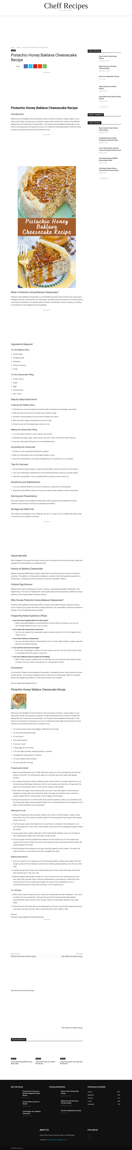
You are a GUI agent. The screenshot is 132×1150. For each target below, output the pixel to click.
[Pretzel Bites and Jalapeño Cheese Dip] (16, 1113)
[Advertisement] (66, 32)
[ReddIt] (40, 66)
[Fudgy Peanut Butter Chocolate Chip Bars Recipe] (71, 1052)
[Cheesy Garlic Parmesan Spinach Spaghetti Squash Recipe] (16, 1093)
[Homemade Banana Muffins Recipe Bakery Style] (22, 1052)
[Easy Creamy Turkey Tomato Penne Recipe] (93, 130)
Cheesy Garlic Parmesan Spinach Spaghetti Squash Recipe (31, 1093)
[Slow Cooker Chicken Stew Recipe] (93, 58)
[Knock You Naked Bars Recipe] (93, 79)
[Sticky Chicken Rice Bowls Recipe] (93, 89)
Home (13, 47)
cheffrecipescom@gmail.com (57, 1140)
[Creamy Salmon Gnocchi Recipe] (16, 1104)
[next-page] (15, 1068)
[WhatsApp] (45, 66)
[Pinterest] (35, 66)
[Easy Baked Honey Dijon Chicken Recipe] (93, 99)
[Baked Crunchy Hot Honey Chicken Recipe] (93, 68)
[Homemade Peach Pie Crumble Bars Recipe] (47, 1052)
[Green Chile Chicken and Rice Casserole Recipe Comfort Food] (93, 150)
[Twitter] (30, 66)
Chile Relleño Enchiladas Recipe (72, 1028)
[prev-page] (12, 1068)
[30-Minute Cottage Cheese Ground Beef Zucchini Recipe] (93, 170)
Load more (104, 107)
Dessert (18, 47)
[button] (118, 16)
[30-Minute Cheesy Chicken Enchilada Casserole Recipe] (93, 140)
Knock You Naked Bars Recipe (109, 76)
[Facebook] (26, 66)
